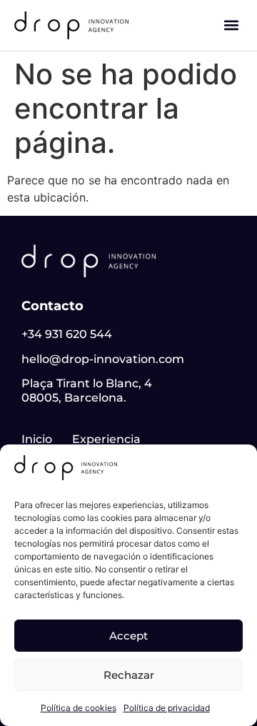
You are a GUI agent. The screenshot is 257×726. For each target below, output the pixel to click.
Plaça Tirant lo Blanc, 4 (86, 383)
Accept (128, 635)
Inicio (36, 439)
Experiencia (106, 439)
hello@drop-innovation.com (102, 359)
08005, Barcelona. (73, 397)
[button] (231, 25)
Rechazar (129, 675)
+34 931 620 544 (66, 334)
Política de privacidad (167, 707)
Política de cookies (78, 707)
